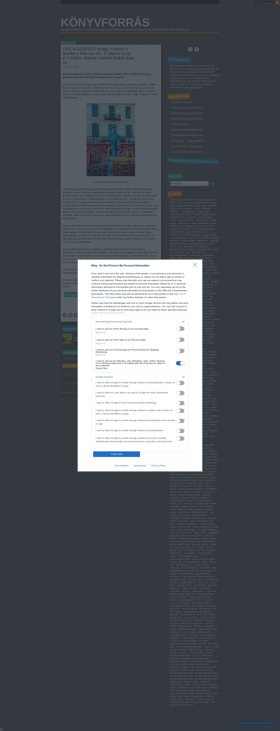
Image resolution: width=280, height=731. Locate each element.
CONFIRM (117, 454)
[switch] (180, 328)
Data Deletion (122, 465)
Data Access (140, 465)
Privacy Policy (158, 465)
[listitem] (140, 321)
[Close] (196, 266)
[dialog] (140, 365)
